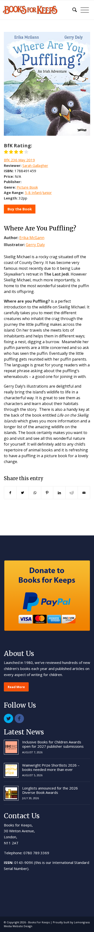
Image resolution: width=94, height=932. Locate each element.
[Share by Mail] (84, 492)
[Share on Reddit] (72, 492)
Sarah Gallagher (35, 165)
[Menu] (83, 10)
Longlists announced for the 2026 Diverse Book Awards (50, 790)
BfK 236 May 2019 (19, 159)
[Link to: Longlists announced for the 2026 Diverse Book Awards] (11, 793)
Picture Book (27, 187)
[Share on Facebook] (10, 492)
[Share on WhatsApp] (35, 492)
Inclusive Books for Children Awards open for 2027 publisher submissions (53, 744)
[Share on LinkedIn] (59, 492)
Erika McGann (31, 237)
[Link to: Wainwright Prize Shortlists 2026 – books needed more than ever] (11, 770)
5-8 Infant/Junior (38, 192)
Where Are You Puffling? (40, 228)
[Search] (72, 10)
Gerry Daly (35, 244)
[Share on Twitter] (23, 492)
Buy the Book (19, 208)
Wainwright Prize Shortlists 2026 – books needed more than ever (51, 767)
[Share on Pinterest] (47, 492)
